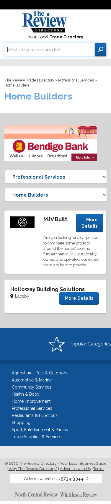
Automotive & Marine (32, 380)
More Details (89, 223)
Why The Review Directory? (33, 469)
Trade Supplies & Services (37, 436)
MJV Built (55, 219)
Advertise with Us (75, 469)
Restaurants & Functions (35, 415)
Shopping (21, 422)
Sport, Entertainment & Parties (40, 429)
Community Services (31, 387)
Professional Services (76, 80)
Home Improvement (31, 401)
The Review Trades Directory (29, 80)
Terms (98, 469)
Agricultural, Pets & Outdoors (39, 373)
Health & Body (26, 394)
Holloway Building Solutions (47, 289)
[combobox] (49, 49)
